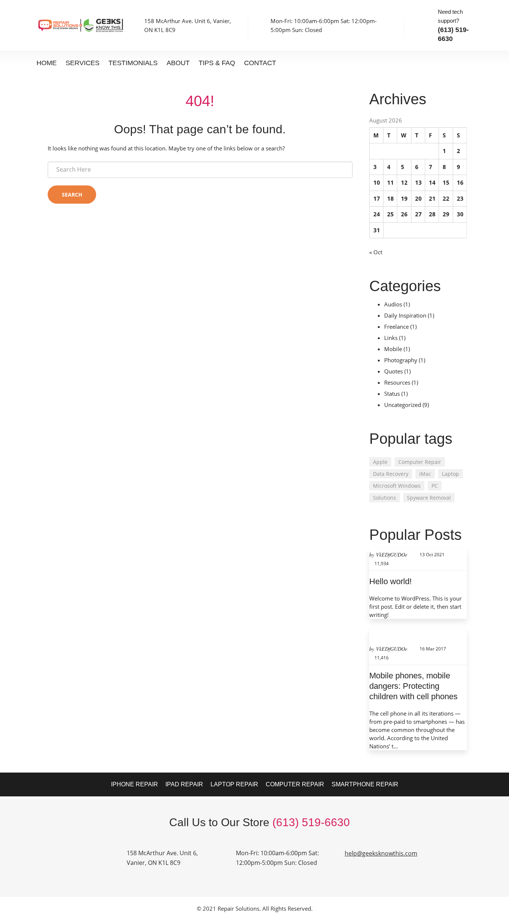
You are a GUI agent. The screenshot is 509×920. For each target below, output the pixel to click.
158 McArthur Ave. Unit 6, (162, 853)
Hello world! (390, 581)
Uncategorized (402, 404)
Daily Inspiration (405, 315)
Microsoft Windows (397, 485)
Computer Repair (419, 461)
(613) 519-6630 (311, 822)
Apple (380, 461)
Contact (260, 63)
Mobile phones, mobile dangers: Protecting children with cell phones (413, 686)
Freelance (396, 326)
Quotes (393, 371)
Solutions (384, 497)
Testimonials (133, 63)
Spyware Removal (429, 497)
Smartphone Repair (365, 784)
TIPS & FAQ (217, 63)
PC (434, 485)
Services (82, 63)
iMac (425, 473)
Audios (393, 304)
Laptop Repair (234, 784)
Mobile (393, 349)
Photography (400, 360)
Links (391, 337)
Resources (397, 382)
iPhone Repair (134, 784)
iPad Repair (184, 784)
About (178, 63)
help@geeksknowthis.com (381, 853)
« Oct (375, 252)
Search (72, 194)
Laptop (450, 473)
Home (47, 63)
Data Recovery (390, 473)
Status (392, 393)
